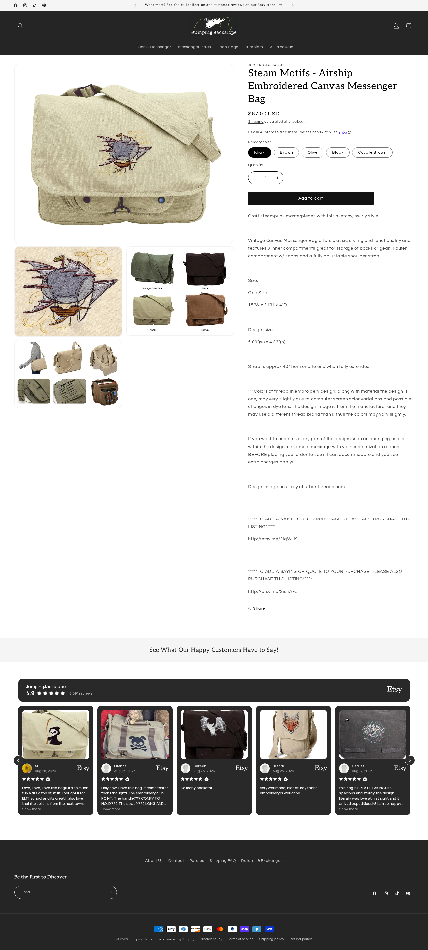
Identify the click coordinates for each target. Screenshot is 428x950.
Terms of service (241, 939)
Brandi (206, 766)
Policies (196, 861)
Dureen (128, 766)
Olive (313, 153)
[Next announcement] (292, 5)
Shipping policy (271, 939)
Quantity (255, 165)
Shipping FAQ (223, 861)
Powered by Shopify (178, 939)
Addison (367, 766)
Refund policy (301, 939)
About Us (154, 861)
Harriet (286, 766)
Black (338, 153)
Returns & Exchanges (262, 861)
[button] (20, 25)
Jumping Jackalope (146, 939)
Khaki (260, 153)
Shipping (255, 122)
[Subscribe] (110, 892)
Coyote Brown (372, 153)
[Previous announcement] (135, 5)
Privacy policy (211, 939)
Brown (286, 153)
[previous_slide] (18, 760)
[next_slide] (410, 760)
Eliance (49, 766)
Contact (176, 861)
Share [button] (259, 609)
